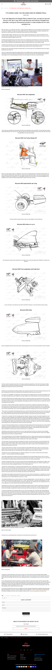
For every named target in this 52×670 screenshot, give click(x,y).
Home (2, 8)
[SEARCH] (48, 4)
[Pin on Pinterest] (6, 598)
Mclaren (18, 595)
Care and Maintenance (11, 659)
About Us (22, 654)
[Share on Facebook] (2, 598)
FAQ (8, 654)
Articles (6, 8)
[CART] (50, 4)
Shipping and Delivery (11, 657)
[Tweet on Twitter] (4, 598)
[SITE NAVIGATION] (2, 4)
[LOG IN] (45, 4)
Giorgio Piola (13, 595)
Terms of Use (23, 657)
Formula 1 (8, 595)
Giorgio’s (9, 29)
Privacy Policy (23, 659)
